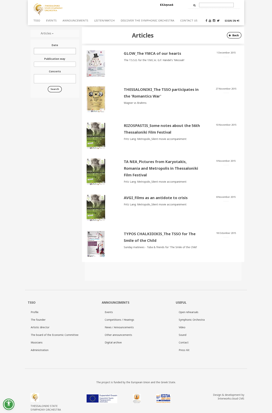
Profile (34, 312)
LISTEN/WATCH (104, 20)
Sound (182, 335)
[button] (9, 404)
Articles (46, 33)
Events (109, 312)
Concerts (55, 71)
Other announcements (118, 335)
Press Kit (184, 350)
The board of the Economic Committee (54, 335)
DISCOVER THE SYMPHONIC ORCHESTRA (147, 20)
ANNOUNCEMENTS (75, 20)
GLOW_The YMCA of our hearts (152, 53)
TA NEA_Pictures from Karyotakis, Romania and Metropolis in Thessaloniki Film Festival (161, 168)
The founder (38, 319)
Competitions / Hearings (119, 319)
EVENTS (51, 20)
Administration (39, 350)
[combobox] (55, 64)
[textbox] (36, 78)
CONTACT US (188, 20)
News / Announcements (119, 327)
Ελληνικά (166, 4)
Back (235, 35)
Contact (184, 342)
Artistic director (40, 327)
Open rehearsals (188, 312)
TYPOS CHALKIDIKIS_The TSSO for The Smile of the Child (160, 237)
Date (55, 45)
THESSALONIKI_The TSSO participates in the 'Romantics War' (161, 93)
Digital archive (113, 342)
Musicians (37, 342)
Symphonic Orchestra (192, 319)
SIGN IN (231, 20)
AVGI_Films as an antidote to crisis (156, 197)
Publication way (54, 59)
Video (182, 327)
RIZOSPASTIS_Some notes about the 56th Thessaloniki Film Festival (162, 129)
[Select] (70, 9)
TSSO (36, 20)
